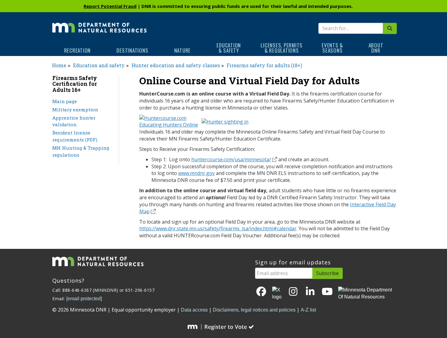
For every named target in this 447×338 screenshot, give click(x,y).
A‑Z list (308, 309)
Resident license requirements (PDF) (74, 136)
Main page (64, 101)
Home (59, 65)
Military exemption (75, 109)
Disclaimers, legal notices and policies (254, 309)
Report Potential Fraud (110, 6)
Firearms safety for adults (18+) (264, 65)
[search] (390, 28)
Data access (194, 309)
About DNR (376, 47)
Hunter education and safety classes (175, 65)
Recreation (77, 50)
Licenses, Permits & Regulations (282, 47)
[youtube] (327, 292)
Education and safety (99, 65)
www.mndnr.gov (196, 173)
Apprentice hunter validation (73, 121)
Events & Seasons (332, 47)
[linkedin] (310, 292)
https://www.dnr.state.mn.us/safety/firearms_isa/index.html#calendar (217, 228)
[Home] (99, 23)
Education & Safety (229, 47)
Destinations (132, 50)
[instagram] (293, 292)
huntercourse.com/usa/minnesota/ (231, 159)
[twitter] (277, 294)
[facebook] (261, 292)
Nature (182, 50)
